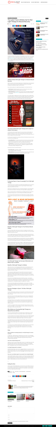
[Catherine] (8, 23)
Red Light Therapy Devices (10, 399)
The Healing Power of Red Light (12, 380)
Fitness (13, 371)
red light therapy (10, 372)
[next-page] (9, 403)
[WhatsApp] (22, 26)
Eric (36, 43)
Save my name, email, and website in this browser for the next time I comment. (18, 421)
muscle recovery (17, 371)
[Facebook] (13, 26)
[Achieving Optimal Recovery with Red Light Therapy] (38, 35)
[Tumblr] (23, 26)
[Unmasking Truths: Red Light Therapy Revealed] (12, 397)
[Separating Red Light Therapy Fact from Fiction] (30, 397)
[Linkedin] (18, 26)
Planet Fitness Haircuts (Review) (42, 43)
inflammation (17, 92)
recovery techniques (28, 371)
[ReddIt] (20, 26)
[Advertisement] (28, 10)
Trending (14, 372)
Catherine (15, 385)
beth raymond (38, 44)
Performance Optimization (22, 371)
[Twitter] (15, 26)
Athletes (10, 79)
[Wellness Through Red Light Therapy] (14, 2)
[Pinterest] (16, 26)
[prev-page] (8, 403)
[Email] (25, 26)
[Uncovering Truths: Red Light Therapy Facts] (21, 397)
